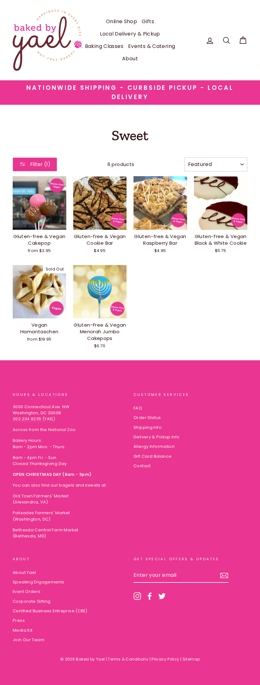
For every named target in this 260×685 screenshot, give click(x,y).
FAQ (137, 408)
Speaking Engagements (38, 582)
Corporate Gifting (31, 601)
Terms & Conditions (128, 659)
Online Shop (121, 21)
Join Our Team (28, 639)
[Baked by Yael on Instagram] (137, 596)
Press (19, 620)
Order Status (147, 417)
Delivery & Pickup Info (156, 437)
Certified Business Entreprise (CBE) (50, 611)
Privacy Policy (165, 659)
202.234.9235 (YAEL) (34, 419)
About (130, 58)
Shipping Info (147, 427)
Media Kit (22, 630)
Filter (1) (39, 164)
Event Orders (27, 591)
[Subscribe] (224, 575)
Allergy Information (154, 446)
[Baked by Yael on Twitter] (162, 596)
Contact (142, 466)
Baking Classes (104, 46)
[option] (130, 92)
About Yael (24, 572)
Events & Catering (151, 46)
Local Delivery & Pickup (130, 33)
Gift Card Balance (152, 456)
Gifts (148, 21)
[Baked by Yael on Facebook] (149, 596)
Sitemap (191, 659)
